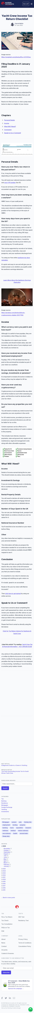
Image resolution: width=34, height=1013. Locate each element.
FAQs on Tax (5, 927)
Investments (5, 811)
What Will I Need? (10, 126)
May (5, 859)
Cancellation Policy (24, 946)
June (5, 857)
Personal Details (9, 120)
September (7, 852)
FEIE (2, 931)
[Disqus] (17, 692)
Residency (4, 803)
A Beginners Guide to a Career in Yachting (14, 765)
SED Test (21, 917)
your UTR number (10, 182)
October (6, 850)
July (5, 855)
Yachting (4, 809)
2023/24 (17, 1006)
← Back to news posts (8, 897)
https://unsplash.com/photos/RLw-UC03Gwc (16, 57)
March (6, 862)
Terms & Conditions (24, 943)
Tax (2, 799)
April (5, 861)
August (6, 854)
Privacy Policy (23, 939)
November (7, 848)
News (3, 943)
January (6, 866)
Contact (4, 946)
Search (5, 788)
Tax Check (4, 920)
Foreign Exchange (6, 807)
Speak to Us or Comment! (12, 133)
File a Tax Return (6, 917)
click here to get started (13, 593)
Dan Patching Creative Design (13, 1008)
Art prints (4, 950)
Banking (3, 801)
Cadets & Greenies (7, 953)
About (3, 939)
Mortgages (4, 805)
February (6, 864)
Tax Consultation (6, 924)
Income (6, 123)
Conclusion (8, 130)
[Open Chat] (30, 1009)
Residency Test (23, 920)
